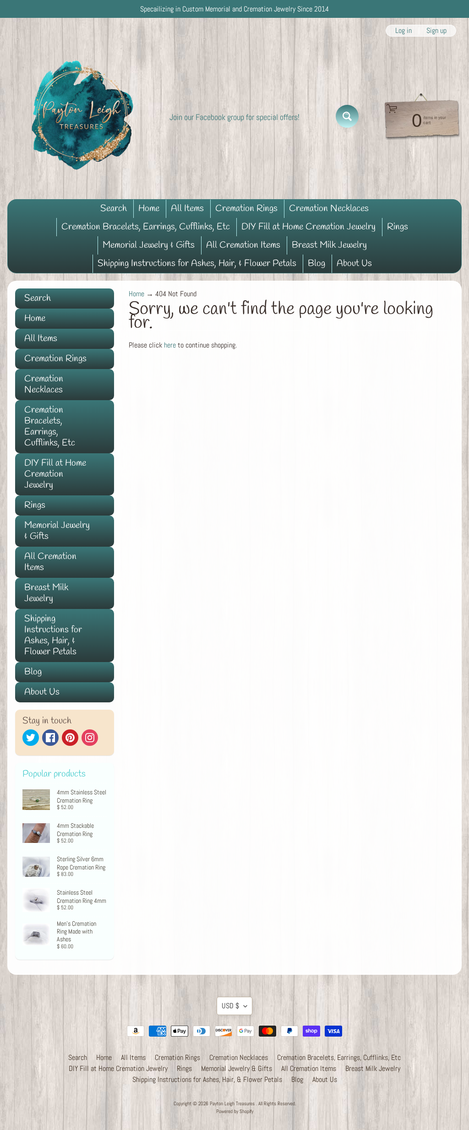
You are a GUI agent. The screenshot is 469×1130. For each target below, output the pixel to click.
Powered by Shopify (234, 1111)
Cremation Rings (246, 208)
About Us (354, 263)
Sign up (436, 30)
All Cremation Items (243, 245)
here (170, 345)
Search (113, 208)
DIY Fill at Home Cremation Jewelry (308, 227)
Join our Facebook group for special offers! (234, 117)
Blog (316, 263)
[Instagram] (90, 737)
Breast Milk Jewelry (329, 245)
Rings (397, 227)
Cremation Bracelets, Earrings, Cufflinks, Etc (145, 227)
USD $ (230, 1005)
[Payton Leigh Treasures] (82, 116)
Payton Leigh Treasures (233, 1103)
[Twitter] (30, 737)
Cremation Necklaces (329, 208)
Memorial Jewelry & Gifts (149, 245)
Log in (403, 30)
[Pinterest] (70, 737)
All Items (187, 208)
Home (148, 208)
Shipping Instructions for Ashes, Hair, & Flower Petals (197, 263)
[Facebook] (50, 737)
